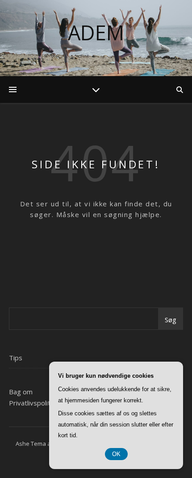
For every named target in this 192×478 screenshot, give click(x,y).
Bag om (21, 391)
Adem (96, 32)
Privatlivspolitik (32, 402)
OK (116, 454)
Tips (15, 357)
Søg (170, 319)
